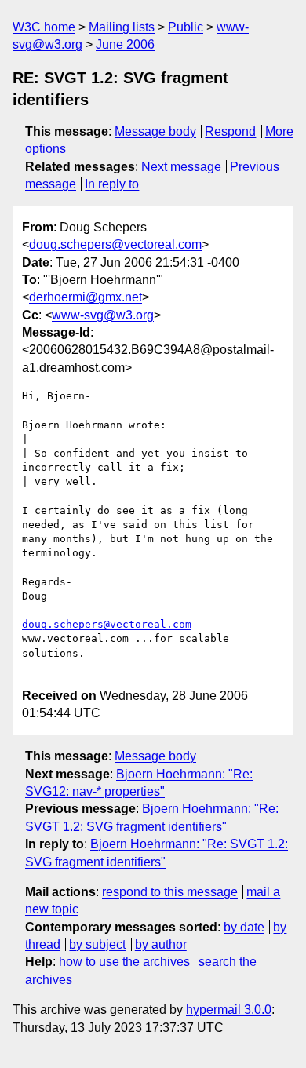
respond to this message (170, 892)
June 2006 (125, 44)
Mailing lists (122, 27)
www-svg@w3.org (103, 315)
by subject (97, 944)
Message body (155, 131)
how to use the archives (124, 961)
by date (244, 927)
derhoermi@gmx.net (85, 297)
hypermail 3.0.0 (228, 1009)
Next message (181, 166)
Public (185, 27)
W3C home (44, 27)
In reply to (112, 184)
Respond (230, 131)
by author (161, 944)
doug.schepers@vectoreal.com (115, 244)
